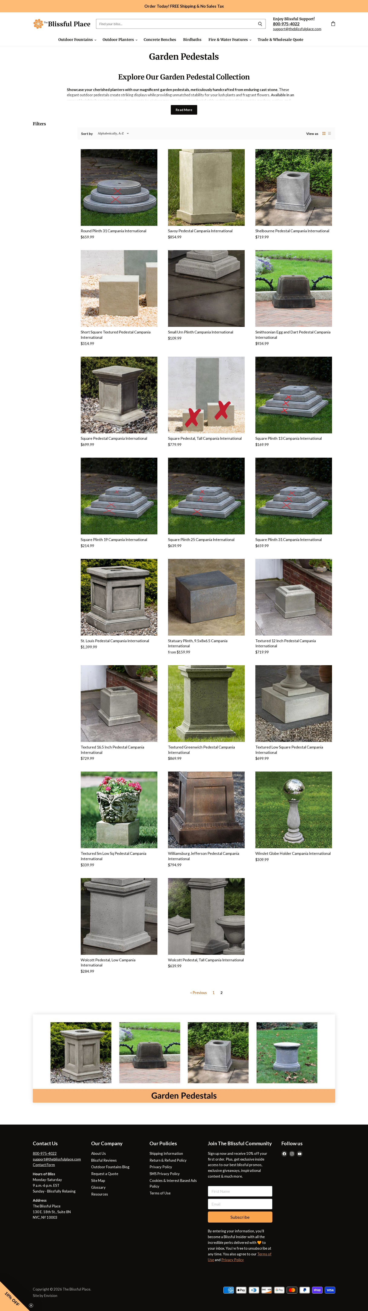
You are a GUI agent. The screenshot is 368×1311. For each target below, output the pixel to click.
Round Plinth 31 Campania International (113, 231)
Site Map (98, 1180)
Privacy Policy (161, 1167)
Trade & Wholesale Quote (280, 39)
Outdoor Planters (119, 39)
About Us (98, 1153)
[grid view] (324, 133)
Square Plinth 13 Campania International (288, 438)
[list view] (329, 133)
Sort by (87, 133)
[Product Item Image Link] (119, 187)
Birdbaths (192, 39)
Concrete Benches (160, 39)
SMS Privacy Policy (165, 1173)
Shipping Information (166, 1153)
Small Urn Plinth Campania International (200, 332)
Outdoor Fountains (76, 39)
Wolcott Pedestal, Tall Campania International (206, 960)
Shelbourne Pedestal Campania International (292, 231)
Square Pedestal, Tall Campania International (205, 438)
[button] (15, 1296)
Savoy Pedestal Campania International (200, 231)
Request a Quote (104, 1173)
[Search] (260, 24)
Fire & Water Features (228, 39)
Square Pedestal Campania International (114, 438)
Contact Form (44, 1164)
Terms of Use (160, 1193)
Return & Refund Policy (168, 1160)
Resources (99, 1194)
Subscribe (240, 1217)
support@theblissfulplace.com (297, 29)
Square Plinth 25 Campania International (201, 539)
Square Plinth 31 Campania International (288, 539)
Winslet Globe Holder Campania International (293, 853)
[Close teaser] (31, 1305)
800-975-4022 (45, 1153)
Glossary (98, 1187)
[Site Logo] (62, 24)
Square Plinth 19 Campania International (114, 539)
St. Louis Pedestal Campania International (115, 641)
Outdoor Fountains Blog (110, 1167)
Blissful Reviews (104, 1160)
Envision (50, 1295)
